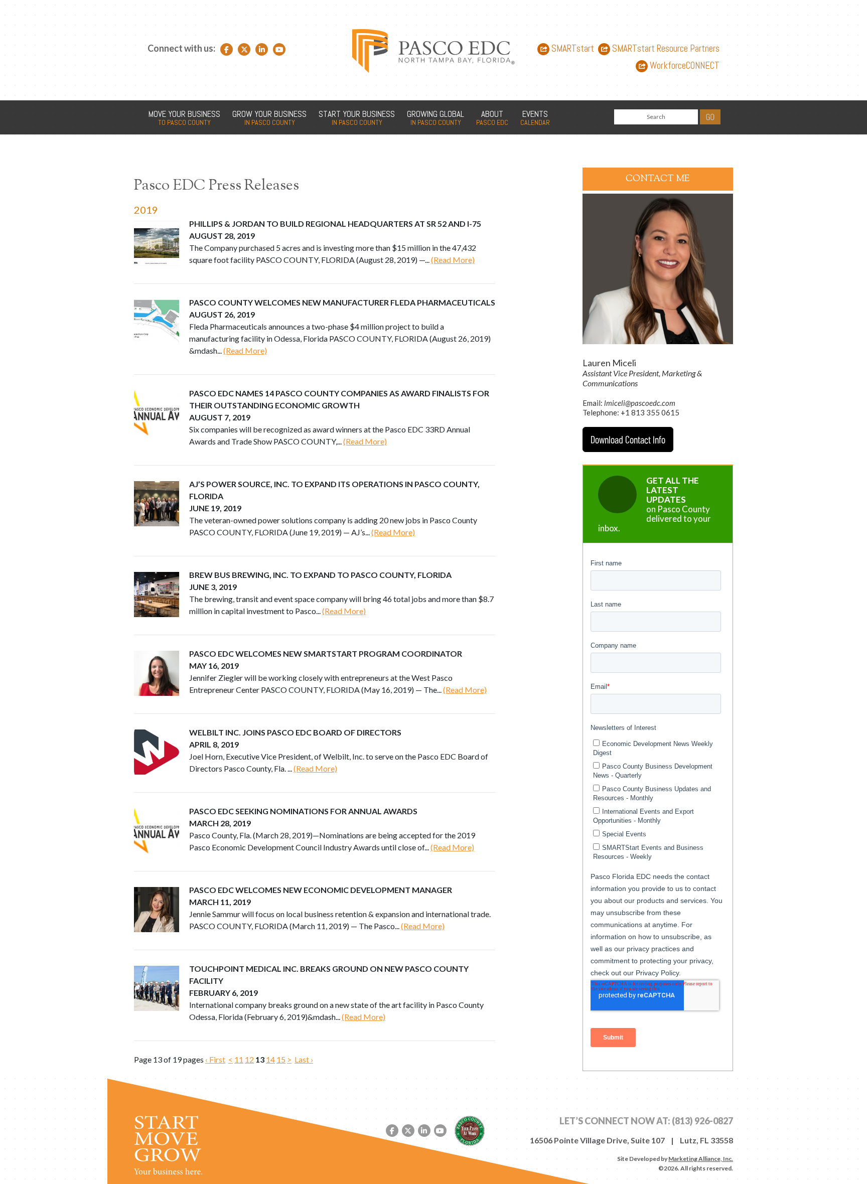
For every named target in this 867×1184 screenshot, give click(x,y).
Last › (304, 1059)
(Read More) (453, 259)
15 (280, 1059)
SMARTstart (571, 49)
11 (238, 1059)
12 (249, 1059)
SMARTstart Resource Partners (664, 49)
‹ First (215, 1059)
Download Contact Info (628, 439)
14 (270, 1059)
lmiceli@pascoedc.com (639, 402)
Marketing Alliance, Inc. (700, 1158)
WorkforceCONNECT (683, 66)
